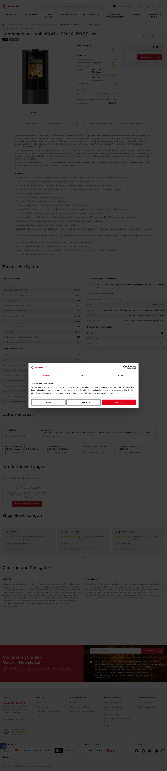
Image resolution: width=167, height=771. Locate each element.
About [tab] (120, 375)
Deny (48, 402)
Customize (82, 402)
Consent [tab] (46, 375)
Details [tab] (84, 375)
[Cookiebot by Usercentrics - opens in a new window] (125, 367)
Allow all (118, 402)
